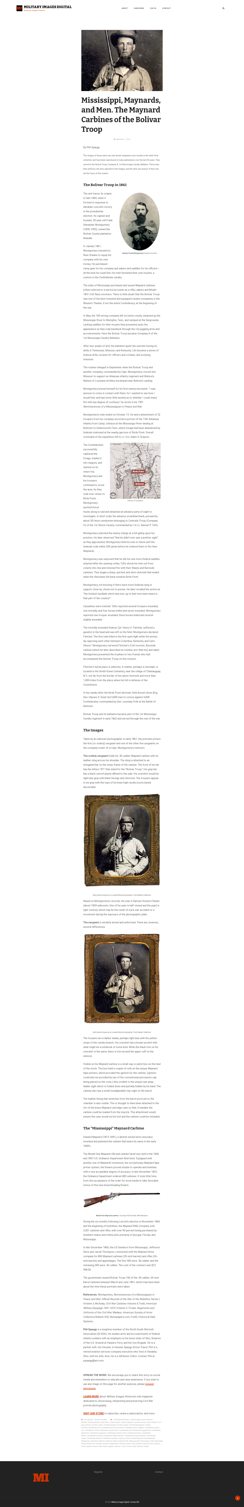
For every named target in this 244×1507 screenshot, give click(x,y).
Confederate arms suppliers (134, 1428)
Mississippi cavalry (147, 1441)
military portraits (134, 1441)
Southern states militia (94, 1446)
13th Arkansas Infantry (121, 1420)
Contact (166, 8)
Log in (153, 8)
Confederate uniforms (94, 1438)
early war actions (125, 1438)
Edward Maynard (137, 1438)
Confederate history (134, 1433)
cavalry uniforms (151, 1422)
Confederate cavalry (92, 1430)
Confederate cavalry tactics (109, 1430)
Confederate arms (94, 1428)
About (125, 8)
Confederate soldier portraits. (113, 1436)
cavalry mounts (114, 1422)
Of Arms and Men (100, 1420)
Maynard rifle (123, 1441)
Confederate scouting (95, 1436)
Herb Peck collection (98, 1441)
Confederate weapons (110, 1438)
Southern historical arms (144, 1444)
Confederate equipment (98, 1433)
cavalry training (139, 1422)
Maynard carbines (112, 1441)
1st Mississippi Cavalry (138, 1420)
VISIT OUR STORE (93, 1413)
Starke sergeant (108, 1446)
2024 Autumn (88, 1420)
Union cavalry (131, 1446)
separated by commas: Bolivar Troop (122, 1444)
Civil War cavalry (97, 1425)
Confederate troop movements (135, 1436)
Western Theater (143, 1446)
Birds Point (105, 1422)
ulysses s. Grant (120, 1446)
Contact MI (134, 1502)
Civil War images (122, 1425)
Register (98, 1472)
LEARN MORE (91, 1396)
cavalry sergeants (127, 1422)
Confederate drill (125, 1430)
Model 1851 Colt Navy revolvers (98, 1444)
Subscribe (139, 8)
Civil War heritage (109, 1425)
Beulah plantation (94, 1422)
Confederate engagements (141, 1430)
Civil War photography (136, 1425)
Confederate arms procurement (113, 1428)
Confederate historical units (117, 1433)
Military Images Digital (48, 7)
